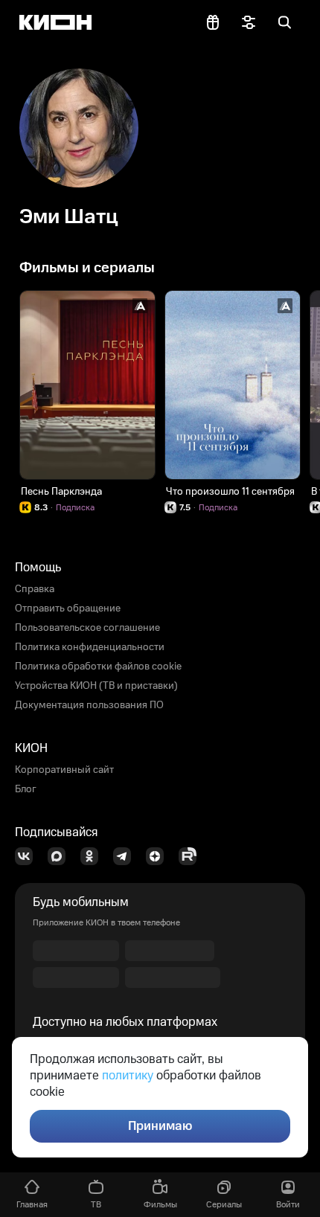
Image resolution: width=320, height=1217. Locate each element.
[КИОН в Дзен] (159, 856)
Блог (25, 789)
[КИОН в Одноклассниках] (93, 856)
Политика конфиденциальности (89, 647)
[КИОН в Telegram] (126, 856)
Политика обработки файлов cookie (98, 666)
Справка (34, 589)
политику (127, 1076)
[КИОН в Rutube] (192, 856)
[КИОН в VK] (28, 856)
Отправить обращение (68, 608)
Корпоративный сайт (64, 770)
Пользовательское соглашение (87, 628)
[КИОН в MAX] (61, 856)
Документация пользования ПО (89, 705)
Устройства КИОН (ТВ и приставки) (96, 686)
